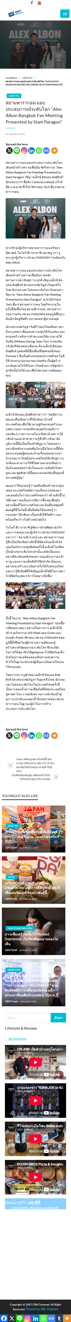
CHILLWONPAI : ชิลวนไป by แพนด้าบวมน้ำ (35, 1207)
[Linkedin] (31, 150)
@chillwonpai (17, 1038)
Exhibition (14, 969)
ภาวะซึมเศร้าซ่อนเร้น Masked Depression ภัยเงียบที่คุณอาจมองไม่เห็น (31, 939)
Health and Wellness (20, 928)
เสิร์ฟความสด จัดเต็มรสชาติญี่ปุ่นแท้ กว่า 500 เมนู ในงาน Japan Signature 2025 (32, 836)
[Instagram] (24, 150)
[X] (9, 150)
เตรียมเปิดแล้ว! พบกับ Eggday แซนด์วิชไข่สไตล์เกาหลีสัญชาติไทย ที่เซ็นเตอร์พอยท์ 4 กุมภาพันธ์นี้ (32, 887)
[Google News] (46, 150)
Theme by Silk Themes (41, 1309)
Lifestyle (27, 78)
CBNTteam (11, 1001)
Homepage (11, 78)
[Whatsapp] (39, 150)
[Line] (16, 150)
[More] (54, 150)
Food (11, 877)
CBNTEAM (11, 847)
